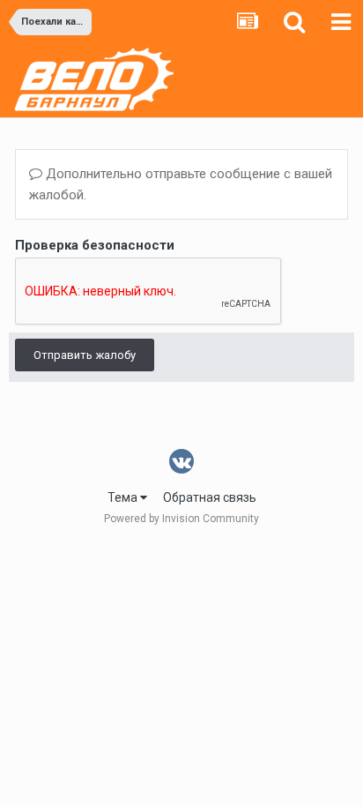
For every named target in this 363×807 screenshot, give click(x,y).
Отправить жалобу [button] (84, 355)
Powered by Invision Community (181, 518)
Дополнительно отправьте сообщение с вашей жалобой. (180, 184)
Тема (123, 497)
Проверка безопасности (94, 245)
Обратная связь (209, 497)
